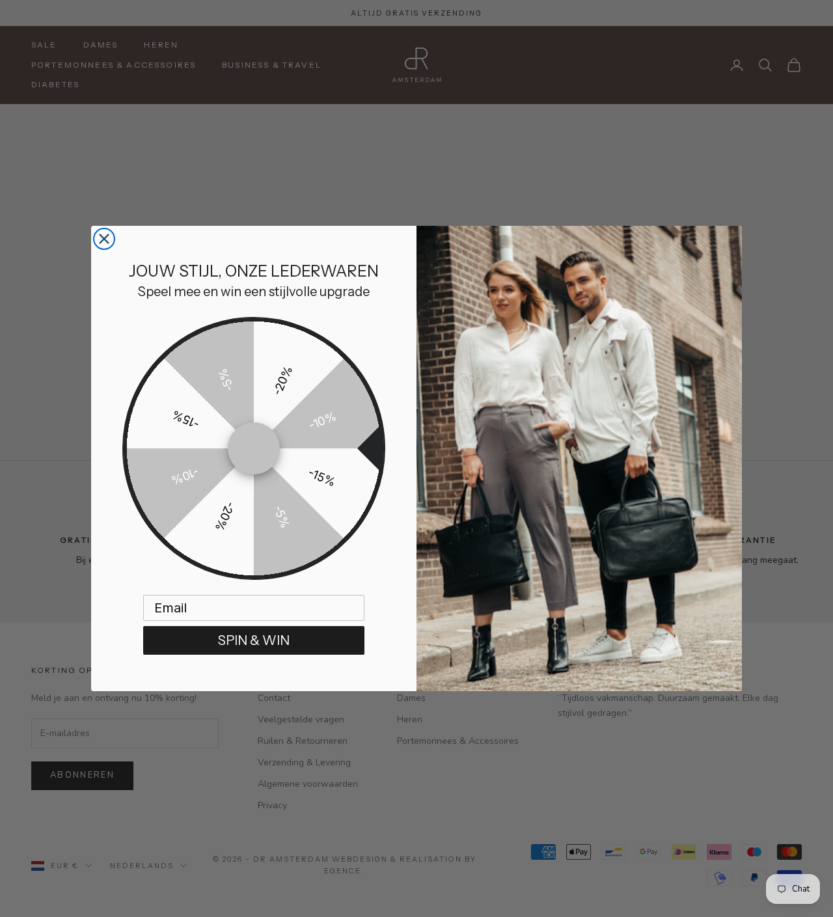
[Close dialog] (104, 238)
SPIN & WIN (254, 640)
